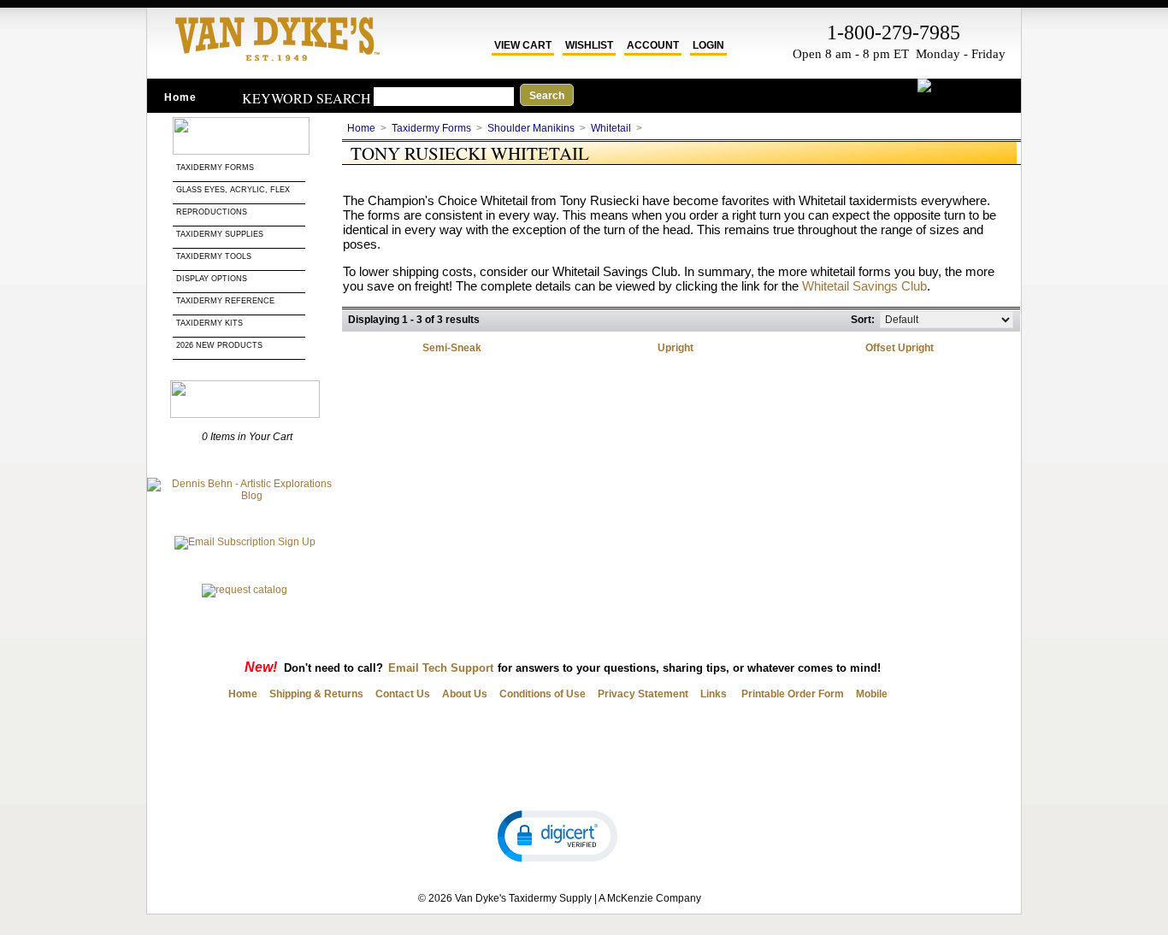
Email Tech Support (440, 668)
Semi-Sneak (451, 348)
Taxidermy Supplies (219, 234)
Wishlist (589, 45)
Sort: (863, 320)
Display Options (211, 278)
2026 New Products (220, 345)
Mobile (872, 694)
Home (180, 97)
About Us (464, 694)
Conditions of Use (542, 694)
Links (713, 694)
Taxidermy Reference (225, 301)
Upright (675, 348)
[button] (557, 835)
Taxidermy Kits (209, 323)
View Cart (523, 45)
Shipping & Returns (316, 694)
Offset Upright (899, 348)
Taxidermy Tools (213, 256)
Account (653, 45)
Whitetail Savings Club (864, 286)
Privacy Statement (643, 694)
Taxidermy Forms (216, 167)
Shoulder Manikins (531, 128)
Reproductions (211, 212)
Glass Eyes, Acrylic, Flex (234, 189)
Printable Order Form (791, 694)
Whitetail (611, 128)
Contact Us (402, 694)
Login (708, 45)
